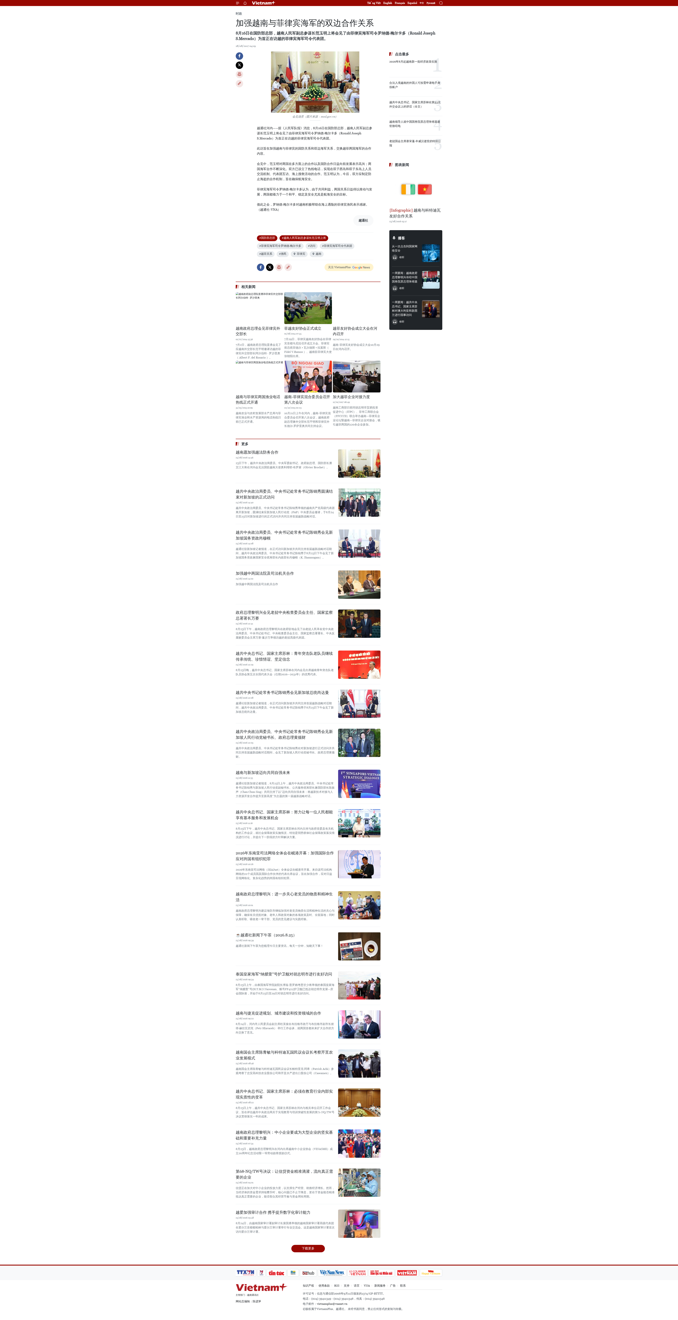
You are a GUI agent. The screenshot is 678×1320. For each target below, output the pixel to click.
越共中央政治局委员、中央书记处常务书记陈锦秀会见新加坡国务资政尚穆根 (284, 535)
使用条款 (324, 1285)
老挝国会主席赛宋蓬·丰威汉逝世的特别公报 (415, 143)
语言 (356, 1285)
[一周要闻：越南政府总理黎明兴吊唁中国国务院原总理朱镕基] (431, 280)
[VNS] (332, 1273)
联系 (403, 1285)
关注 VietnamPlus (339, 267)
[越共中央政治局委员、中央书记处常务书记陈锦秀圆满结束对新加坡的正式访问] (359, 502)
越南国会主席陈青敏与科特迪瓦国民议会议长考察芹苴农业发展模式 (284, 1055)
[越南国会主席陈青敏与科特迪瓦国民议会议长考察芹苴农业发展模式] (359, 1063)
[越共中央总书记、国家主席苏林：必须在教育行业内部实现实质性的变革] (359, 1102)
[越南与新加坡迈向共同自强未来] (359, 784)
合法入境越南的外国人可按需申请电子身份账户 (414, 85)
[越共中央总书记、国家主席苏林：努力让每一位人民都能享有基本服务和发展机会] (359, 823)
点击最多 (402, 54)
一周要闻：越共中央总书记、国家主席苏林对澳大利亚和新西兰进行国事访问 (404, 309)
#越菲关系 (265, 253)
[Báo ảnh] (407, 1273)
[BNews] (293, 1273)
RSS (336, 1285)
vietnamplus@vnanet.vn (332, 1304)
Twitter (239, 65)
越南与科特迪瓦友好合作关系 (415, 213)
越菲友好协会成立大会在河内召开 (355, 331)
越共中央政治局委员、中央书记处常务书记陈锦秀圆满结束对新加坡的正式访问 (284, 494)
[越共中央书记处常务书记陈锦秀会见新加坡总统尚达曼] (359, 704)
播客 (401, 238)
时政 (239, 13)
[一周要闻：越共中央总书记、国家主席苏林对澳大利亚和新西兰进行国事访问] (431, 309)
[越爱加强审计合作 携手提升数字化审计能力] (359, 1224)
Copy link (239, 83)
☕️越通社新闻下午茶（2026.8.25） (266, 935)
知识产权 (308, 1285)
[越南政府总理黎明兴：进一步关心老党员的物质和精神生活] (359, 905)
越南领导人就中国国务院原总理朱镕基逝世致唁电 (414, 124)
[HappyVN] (431, 1273)
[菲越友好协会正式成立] (308, 308)
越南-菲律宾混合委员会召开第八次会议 (307, 400)
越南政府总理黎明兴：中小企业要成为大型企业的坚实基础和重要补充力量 (284, 1135)
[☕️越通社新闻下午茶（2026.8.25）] (359, 946)
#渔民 (282, 253)
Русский (431, 3)
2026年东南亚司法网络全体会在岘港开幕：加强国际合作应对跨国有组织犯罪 (285, 856)
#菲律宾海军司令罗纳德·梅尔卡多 (280, 245)
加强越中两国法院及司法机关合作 (265, 573)
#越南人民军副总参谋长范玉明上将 (304, 238)
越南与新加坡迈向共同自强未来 (263, 772)
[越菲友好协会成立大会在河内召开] (356, 308)
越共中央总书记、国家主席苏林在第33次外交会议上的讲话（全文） (415, 104)
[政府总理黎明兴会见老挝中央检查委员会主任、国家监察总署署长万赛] (359, 624)
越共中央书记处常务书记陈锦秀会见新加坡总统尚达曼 (282, 692)
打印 (239, 74)
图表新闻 (402, 165)
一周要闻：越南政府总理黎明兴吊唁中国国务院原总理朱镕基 (404, 277)
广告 (393, 1285)
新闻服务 (380, 1285)
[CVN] (357, 1273)
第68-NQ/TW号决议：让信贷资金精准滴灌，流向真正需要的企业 (284, 1174)
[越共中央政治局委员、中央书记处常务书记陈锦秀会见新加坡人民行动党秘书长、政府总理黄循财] (359, 743)
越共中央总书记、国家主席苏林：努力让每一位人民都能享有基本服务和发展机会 (284, 815)
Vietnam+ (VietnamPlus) (264, 3)
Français (400, 2)
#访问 (311, 245)
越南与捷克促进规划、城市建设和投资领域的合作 (278, 1013)
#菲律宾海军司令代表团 (337, 245)
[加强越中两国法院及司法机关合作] (359, 584)
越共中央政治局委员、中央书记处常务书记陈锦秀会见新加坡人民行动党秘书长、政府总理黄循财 (284, 734)
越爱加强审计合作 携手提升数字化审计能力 (273, 1212)
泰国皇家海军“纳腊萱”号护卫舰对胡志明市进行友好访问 (284, 974)
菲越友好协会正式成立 (302, 328)
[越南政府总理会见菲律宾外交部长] (259, 308)
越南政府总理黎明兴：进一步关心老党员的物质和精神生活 (284, 897)
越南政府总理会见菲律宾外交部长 (258, 331)
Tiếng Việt (374, 2)
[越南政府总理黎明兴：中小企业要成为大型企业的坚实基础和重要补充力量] (359, 1143)
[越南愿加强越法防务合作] (359, 463)
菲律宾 (301, 253)
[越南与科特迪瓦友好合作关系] (415, 188)
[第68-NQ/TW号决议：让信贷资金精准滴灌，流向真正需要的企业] (359, 1183)
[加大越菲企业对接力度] (356, 376)
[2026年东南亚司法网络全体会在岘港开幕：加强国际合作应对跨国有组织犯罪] (359, 864)
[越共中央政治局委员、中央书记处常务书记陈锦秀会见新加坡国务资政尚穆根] (359, 543)
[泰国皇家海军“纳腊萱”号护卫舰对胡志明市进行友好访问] (359, 985)
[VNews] (261, 1273)
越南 (318, 253)
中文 (422, 3)
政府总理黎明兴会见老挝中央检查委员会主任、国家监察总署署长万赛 (284, 615)
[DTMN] (381, 1273)
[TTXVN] (245, 1273)
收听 (401, 257)
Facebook (239, 56)
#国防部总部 (267, 238)
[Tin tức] (276, 1273)
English (387, 2)
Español (412, 2)
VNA (367, 1285)
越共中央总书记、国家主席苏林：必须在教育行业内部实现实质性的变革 (284, 1094)
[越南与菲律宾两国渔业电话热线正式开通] (259, 376)
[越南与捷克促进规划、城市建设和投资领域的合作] (359, 1024)
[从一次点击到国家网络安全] (431, 253)
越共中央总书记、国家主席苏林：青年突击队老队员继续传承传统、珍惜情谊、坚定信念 (284, 656)
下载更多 (308, 1248)
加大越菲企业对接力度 (351, 397)
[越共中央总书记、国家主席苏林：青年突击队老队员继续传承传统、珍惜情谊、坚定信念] (359, 665)
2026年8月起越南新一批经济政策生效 (413, 61)
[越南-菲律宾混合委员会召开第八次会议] (308, 376)
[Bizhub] (308, 1273)
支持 (346, 1285)
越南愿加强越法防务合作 (257, 452)
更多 (244, 444)
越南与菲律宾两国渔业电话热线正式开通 (258, 400)
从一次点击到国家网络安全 (404, 248)
